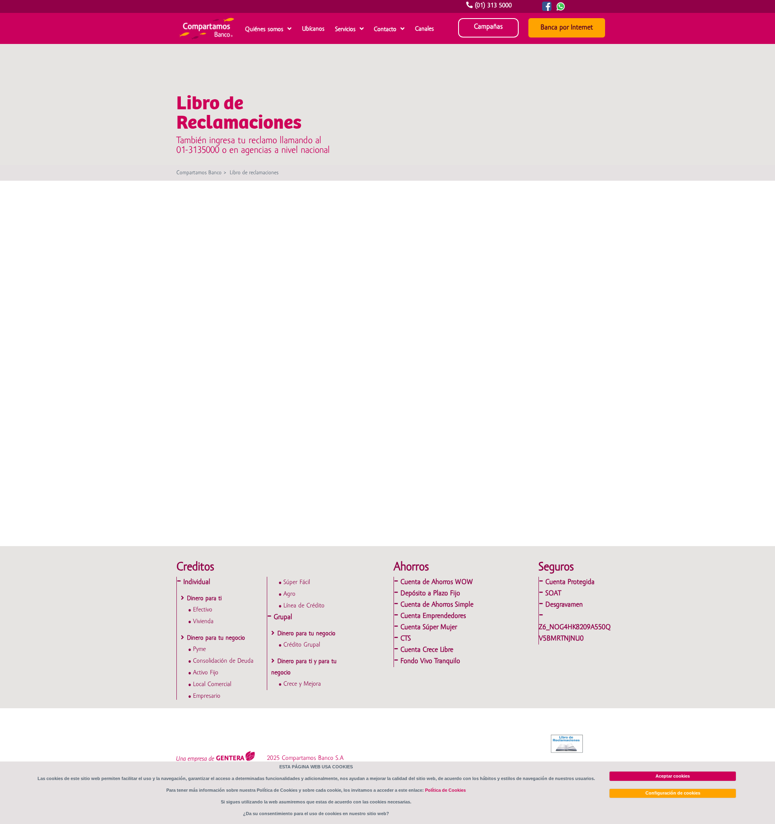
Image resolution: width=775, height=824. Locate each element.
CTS (405, 638)
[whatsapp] (568, 9)
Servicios (345, 29)
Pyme (199, 649)
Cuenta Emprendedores (433, 616)
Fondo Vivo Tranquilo (430, 661)
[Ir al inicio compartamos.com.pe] (206, 41)
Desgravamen (564, 604)
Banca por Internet (566, 27)
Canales (424, 29)
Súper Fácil (296, 582)
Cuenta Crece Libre (426, 650)
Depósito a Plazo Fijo (430, 593)
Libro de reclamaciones (254, 172)
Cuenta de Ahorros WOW (436, 582)
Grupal (283, 617)
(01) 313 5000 (493, 5)
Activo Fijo (205, 673)
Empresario (206, 696)
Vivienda (203, 621)
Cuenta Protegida (570, 582)
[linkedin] (559, 9)
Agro (289, 594)
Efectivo (202, 610)
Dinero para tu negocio (216, 638)
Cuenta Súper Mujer (428, 627)
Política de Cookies (445, 790)
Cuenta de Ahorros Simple (436, 604)
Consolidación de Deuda (223, 661)
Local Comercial (212, 684)
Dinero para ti (204, 598)
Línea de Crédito (304, 606)
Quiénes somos (264, 29)
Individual (196, 582)
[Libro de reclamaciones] (568, 744)
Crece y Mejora (302, 684)
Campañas (488, 26)
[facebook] (545, 9)
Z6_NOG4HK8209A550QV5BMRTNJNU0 (575, 633)
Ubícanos (313, 29)
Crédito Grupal (301, 645)
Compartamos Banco (199, 172)
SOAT (553, 593)
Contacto (385, 29)
